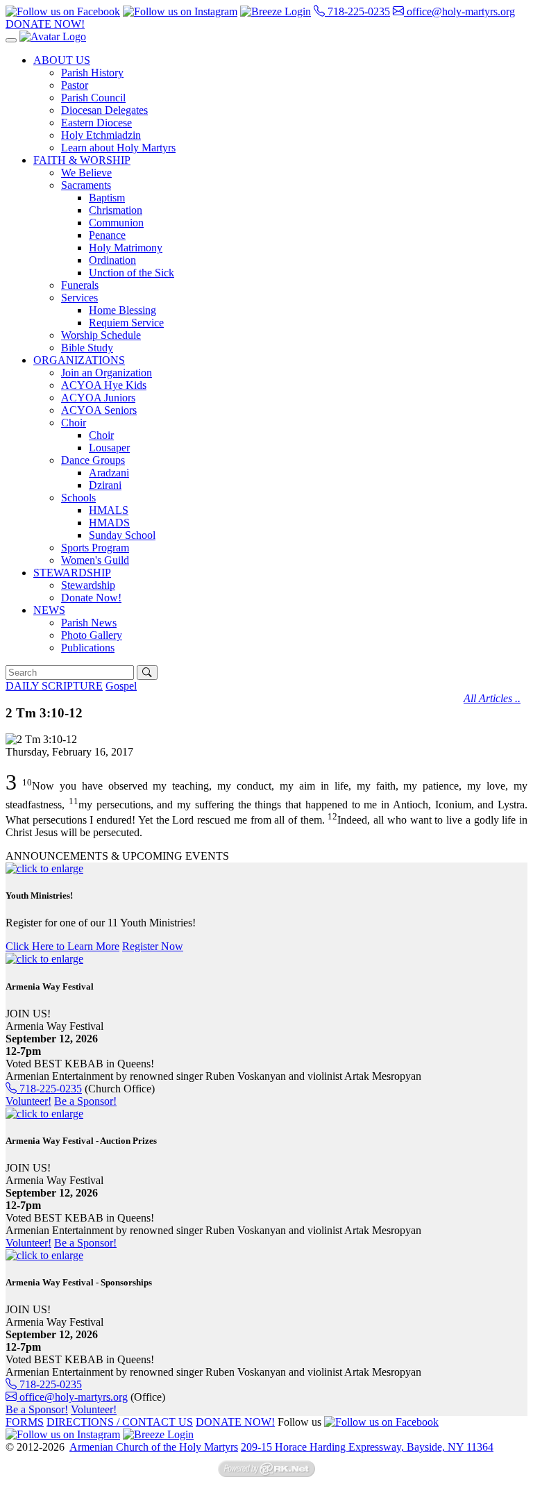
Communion (116, 222)
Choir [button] (73, 422)
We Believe (86, 172)
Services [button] (79, 297)
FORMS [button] (25, 1422)
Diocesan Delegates (104, 110)
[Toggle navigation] (11, 40)
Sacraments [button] (86, 185)
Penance (107, 235)
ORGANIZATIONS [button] (79, 360)
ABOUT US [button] (61, 60)
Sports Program (95, 547)
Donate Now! (91, 597)
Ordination (112, 260)
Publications (88, 647)
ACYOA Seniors (99, 410)
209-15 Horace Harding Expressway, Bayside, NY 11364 (367, 1447)
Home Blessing (122, 310)
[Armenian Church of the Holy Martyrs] (52, 36)
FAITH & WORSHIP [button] (81, 160)
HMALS (108, 510)
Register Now (152, 946)
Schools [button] (78, 497)
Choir (101, 435)
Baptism (107, 197)
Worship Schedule (101, 335)
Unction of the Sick (131, 272)
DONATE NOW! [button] (45, 24)
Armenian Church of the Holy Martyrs (153, 1447)
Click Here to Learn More (62, 946)
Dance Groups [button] (93, 460)
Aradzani (109, 472)
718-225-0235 (357, 11)
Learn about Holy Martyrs (118, 147)
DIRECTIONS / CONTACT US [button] (119, 1422)
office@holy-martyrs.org (459, 11)
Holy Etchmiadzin (101, 135)
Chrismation (115, 210)
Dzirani (105, 485)
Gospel (121, 686)
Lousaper (109, 447)
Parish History (92, 72)
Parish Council (93, 97)
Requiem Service (126, 322)
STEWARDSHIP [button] (72, 572)
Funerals (80, 285)
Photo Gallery (91, 635)
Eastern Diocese (96, 122)
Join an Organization (106, 372)
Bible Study (87, 347)
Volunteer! (28, 1101)
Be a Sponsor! (85, 1101)
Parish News (89, 622)
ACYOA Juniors (98, 397)
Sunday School (122, 535)
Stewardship (88, 585)
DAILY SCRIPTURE (54, 686)
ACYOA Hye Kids (103, 385)
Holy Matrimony (125, 247)
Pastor (74, 85)
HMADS (109, 522)
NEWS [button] (49, 610)
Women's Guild (95, 560)
